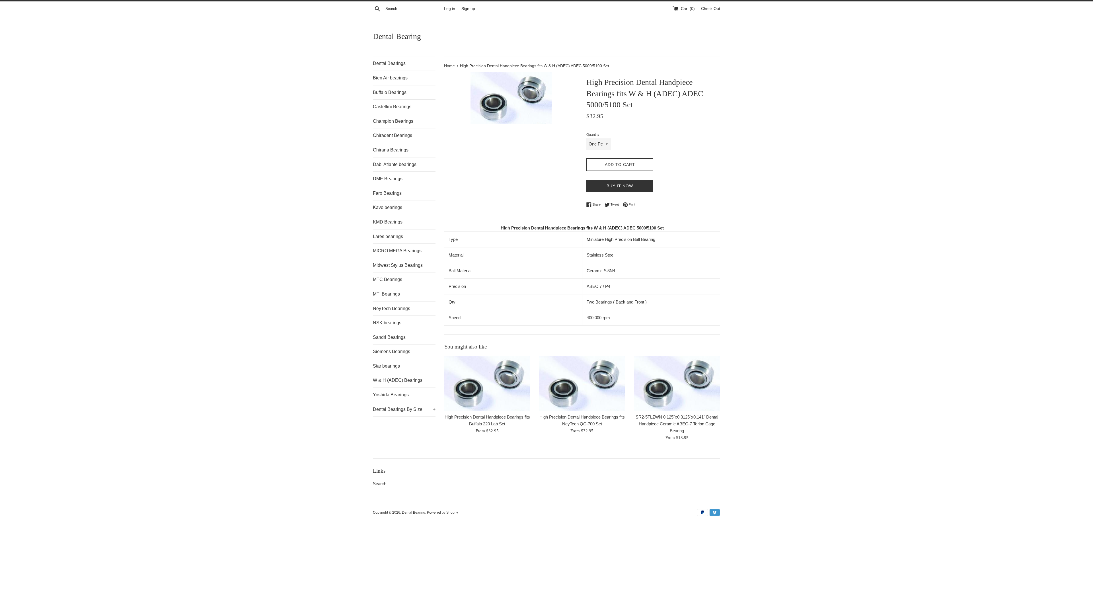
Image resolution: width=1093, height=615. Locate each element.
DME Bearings (387, 178)
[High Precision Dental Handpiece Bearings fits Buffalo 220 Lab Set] (487, 383)
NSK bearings (387, 322)
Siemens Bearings (391, 351)
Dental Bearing (397, 36)
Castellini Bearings (392, 106)
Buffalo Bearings (389, 92)
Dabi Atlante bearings (394, 164)
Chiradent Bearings (392, 135)
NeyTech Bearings (391, 308)
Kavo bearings (387, 207)
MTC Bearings (387, 279)
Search (379, 483)
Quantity (592, 135)
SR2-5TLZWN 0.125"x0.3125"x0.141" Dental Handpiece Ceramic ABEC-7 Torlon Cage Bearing (677, 424)
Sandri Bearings (389, 337)
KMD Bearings (387, 222)
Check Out (710, 9)
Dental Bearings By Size (404, 409)
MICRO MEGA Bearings (397, 250)
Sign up (468, 9)
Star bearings (386, 366)
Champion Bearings (393, 121)
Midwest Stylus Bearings (398, 265)
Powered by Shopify (442, 512)
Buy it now (620, 186)
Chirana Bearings (390, 149)
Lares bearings (388, 236)
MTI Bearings (386, 294)
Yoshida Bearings (391, 394)
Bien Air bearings (390, 77)
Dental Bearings (389, 63)
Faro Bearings (387, 193)
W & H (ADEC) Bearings (397, 380)
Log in (449, 9)
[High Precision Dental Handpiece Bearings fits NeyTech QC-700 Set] (582, 383)
